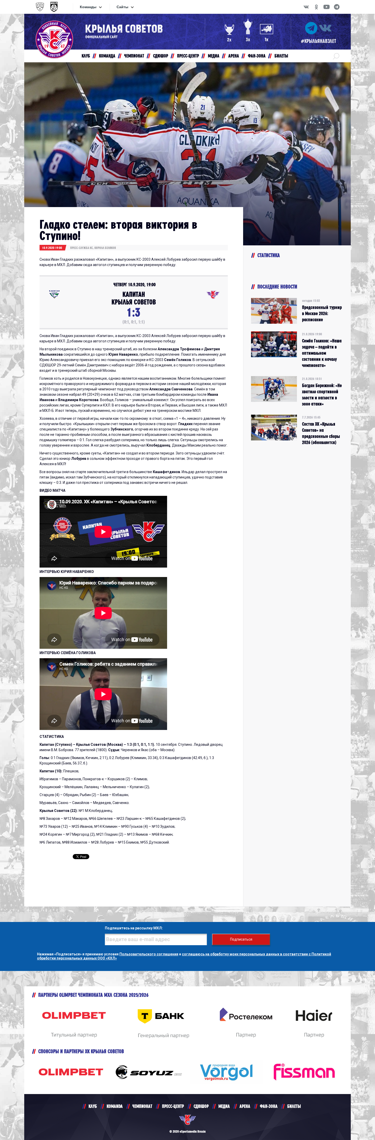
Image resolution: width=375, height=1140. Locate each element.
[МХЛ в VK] (306, 7)
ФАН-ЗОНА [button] (257, 55)
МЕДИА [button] (213, 55)
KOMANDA (115, 1106)
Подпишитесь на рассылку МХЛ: (134, 928)
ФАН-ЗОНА (269, 1106)
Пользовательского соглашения (148, 954)
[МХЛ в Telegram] (337, 7)
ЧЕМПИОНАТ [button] (134, 55)
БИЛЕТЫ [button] (281, 55)
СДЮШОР (201, 1106)
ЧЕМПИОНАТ (142, 1106)
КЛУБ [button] (86, 55)
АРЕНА (245, 1106)
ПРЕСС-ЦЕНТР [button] (188, 55)
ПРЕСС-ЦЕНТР (173, 1106)
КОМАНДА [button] (107, 55)
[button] (336, 56)
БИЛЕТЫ (294, 1106)
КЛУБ (93, 1106)
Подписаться (241, 939)
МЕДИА (224, 1106)
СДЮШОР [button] (160, 55)
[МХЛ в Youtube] (326, 7)
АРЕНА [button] (233, 55)
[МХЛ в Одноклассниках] (316, 7)
